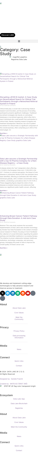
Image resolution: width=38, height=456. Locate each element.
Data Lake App (19, 399)
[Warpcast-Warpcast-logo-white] (32, 293)
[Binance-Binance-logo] (2, 298)
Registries (19, 408)
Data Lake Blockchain (19, 403)
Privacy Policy (19, 331)
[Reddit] (22, 293)
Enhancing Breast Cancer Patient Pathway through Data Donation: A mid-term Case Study (18, 218)
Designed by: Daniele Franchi (11, 379)
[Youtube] (27, 293)
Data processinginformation (19, 337)
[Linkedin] (12, 293)
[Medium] (17, 293)
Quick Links (19, 361)
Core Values (19, 313)
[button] (19, 41)
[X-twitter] (2, 293)
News (19, 349)
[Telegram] (7, 293)
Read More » (3, 133)
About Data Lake (19, 308)
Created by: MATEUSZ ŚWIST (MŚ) (13, 384)
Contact (19, 366)
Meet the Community (19, 318)
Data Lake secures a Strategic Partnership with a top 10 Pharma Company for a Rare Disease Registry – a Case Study (18, 161)
